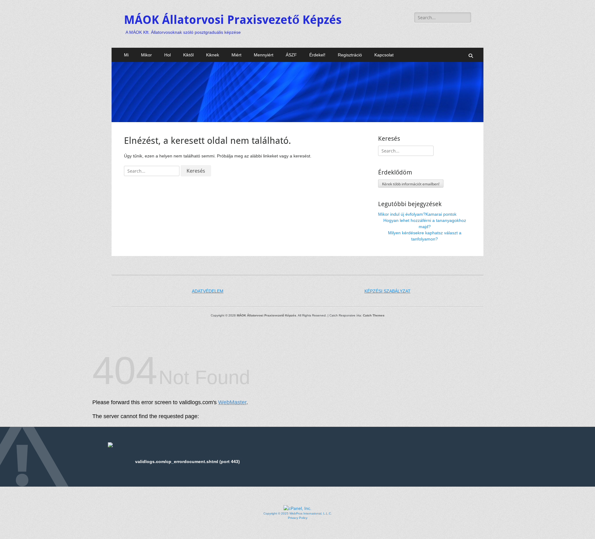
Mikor (146, 54)
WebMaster (232, 402)
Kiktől (188, 54)
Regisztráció (350, 54)
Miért (236, 54)
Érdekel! (317, 54)
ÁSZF (291, 54)
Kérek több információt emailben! (410, 184)
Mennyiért (263, 54)
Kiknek (212, 54)
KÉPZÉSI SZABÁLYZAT (387, 291)
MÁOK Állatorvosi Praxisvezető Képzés (233, 20)
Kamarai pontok (440, 214)
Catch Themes (374, 315)
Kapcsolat (384, 54)
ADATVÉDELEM (207, 291)
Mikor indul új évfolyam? (401, 214)
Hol (167, 54)
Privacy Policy (297, 517)
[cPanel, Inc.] (297, 508)
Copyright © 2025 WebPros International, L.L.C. (297, 513)
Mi (126, 54)
